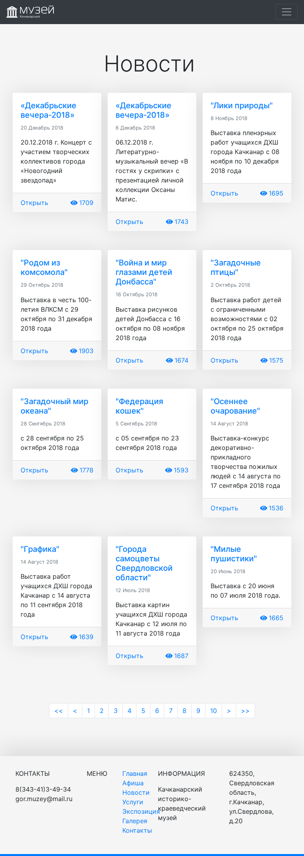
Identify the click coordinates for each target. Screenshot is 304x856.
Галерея (134, 821)
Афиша (133, 783)
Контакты (137, 830)
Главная (134, 773)
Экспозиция (141, 811)
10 (213, 711)
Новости (136, 792)
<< (58, 711)
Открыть (34, 203)
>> (245, 711)
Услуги (132, 802)
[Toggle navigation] (287, 12)
